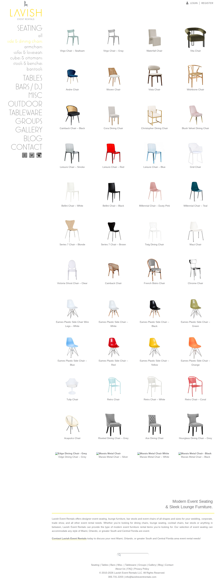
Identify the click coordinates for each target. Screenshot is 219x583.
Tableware (25, 113)
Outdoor (25, 104)
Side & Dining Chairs (24, 41)
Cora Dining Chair (113, 128)
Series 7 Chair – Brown (113, 244)
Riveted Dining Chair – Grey (113, 438)
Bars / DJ (29, 87)
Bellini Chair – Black (113, 205)
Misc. (120, 564)
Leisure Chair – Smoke (72, 167)
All (40, 35)
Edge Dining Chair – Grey (72, 456)
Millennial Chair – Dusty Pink (154, 205)
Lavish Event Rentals (26, 10)
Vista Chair (154, 89)
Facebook (24, 155)
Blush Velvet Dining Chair (195, 128)
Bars (112, 564)
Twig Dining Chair (154, 244)
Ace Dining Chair (154, 438)
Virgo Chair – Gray (113, 50)
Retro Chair (113, 399)
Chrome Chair (195, 283)
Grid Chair (195, 167)
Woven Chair (113, 89)
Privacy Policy (141, 568)
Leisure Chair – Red (113, 167)
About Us (120, 568)
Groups (28, 121)
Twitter (32, 155)
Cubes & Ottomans (26, 58)
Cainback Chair (113, 283)
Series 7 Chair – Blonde (72, 244)
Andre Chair (72, 89)
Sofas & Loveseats (28, 52)
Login (194, 3)
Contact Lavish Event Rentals (69, 538)
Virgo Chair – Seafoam (72, 50)
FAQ (129, 568)
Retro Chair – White (154, 399)
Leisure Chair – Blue (154, 167)
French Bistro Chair (154, 283)
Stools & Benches (27, 63)
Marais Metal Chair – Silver (113, 456)
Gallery (28, 130)
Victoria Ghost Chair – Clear (72, 283)
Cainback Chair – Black (72, 128)
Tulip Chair (72, 399)
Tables (104, 564)
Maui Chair (195, 244)
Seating (29, 28)
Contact (26, 147)
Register (207, 3)
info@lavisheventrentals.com (140, 576)
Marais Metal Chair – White (154, 456)
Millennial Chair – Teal (195, 205)
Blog (33, 139)
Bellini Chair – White (72, 205)
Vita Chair (195, 50)
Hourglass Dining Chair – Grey (195, 438)
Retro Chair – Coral (195, 399)
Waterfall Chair (154, 50)
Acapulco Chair (72, 438)
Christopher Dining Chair (154, 128)
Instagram (39, 155)
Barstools (34, 69)
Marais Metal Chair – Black (195, 456)
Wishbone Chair (195, 89)
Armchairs (33, 46)
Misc (35, 95)
